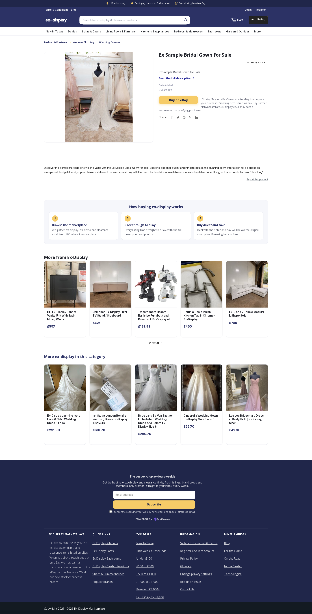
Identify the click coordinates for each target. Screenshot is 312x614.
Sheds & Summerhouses (108, 574)
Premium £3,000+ (148, 589)
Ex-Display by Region (150, 597)
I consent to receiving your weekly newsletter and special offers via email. (153, 511)
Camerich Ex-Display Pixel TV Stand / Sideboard (110, 313)
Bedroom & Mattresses (188, 31)
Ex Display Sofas (103, 551)
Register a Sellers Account (197, 551)
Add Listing (258, 19)
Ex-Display (77, 257)
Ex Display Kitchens (105, 543)
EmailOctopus (163, 519)
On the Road (232, 558)
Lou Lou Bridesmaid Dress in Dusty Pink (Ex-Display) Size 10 (246, 419)
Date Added (166, 85)
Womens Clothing (83, 42)
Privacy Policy (189, 558)
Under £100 (144, 558)
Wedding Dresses (109, 42)
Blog (73, 9)
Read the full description (175, 78)
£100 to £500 (145, 566)
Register (260, 9)
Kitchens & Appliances (155, 31)
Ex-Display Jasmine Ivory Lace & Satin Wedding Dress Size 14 (63, 419)
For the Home (233, 551)
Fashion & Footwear (56, 42)
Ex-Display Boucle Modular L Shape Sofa (246, 313)
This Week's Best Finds (151, 551)
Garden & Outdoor (237, 31)
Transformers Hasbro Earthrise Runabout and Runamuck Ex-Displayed (154, 315)
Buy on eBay (178, 100)
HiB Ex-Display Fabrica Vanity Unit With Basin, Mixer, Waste (62, 315)
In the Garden (233, 566)
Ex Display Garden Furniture (110, 566)
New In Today (54, 31)
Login (248, 9)
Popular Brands (102, 582)
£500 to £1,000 (146, 574)
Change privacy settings (196, 574)
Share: (163, 117)
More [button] (257, 31)
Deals (72, 31)
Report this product (257, 179)
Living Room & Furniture (121, 31)
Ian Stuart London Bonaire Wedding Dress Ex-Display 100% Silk (110, 419)
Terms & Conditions (56, 9)
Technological (233, 574)
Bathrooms (214, 31)
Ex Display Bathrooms (106, 558)
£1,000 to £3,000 (147, 582)
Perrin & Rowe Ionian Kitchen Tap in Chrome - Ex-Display (199, 315)
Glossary (185, 566)
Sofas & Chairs (91, 31)
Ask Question (257, 62)
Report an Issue (190, 582)
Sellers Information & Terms (198, 543)
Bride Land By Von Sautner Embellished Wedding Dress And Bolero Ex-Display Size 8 (155, 421)
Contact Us (187, 589)
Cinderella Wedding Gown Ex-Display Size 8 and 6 (201, 417)
